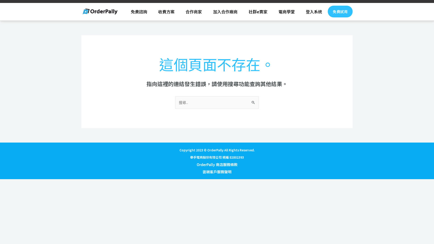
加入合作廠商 (225, 11)
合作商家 (194, 11)
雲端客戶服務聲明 (217, 171)
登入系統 (314, 11)
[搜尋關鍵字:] (217, 102)
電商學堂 (286, 11)
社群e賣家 (258, 11)
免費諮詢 (139, 11)
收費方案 (166, 11)
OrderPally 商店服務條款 (217, 164)
